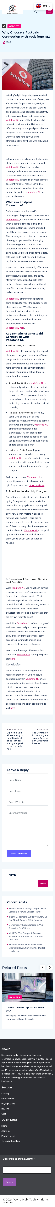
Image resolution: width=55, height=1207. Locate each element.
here (22, 327)
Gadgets (14, 26)
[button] (49, 11)
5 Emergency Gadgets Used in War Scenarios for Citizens (26, 926)
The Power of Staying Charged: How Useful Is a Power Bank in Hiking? (27, 910)
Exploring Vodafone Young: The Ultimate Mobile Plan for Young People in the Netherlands (15, 740)
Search (11, 875)
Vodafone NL (12, 120)
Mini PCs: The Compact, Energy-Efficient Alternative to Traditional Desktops (26, 936)
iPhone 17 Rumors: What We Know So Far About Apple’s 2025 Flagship (28, 918)
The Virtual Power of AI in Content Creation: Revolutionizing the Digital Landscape (27, 948)
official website (36, 485)
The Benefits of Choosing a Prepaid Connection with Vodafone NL (40, 738)
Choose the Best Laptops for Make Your (25, 1009)
